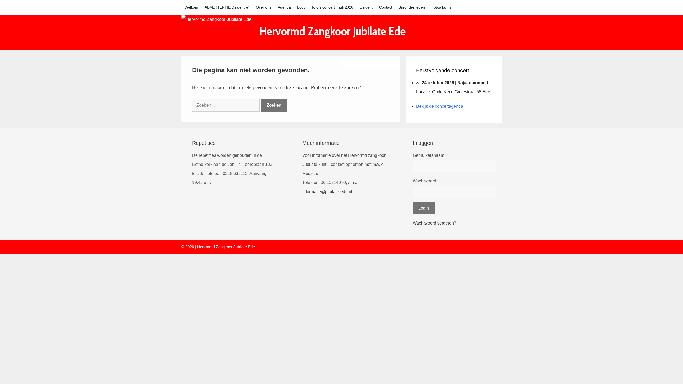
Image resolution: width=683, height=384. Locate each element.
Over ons (263, 7)
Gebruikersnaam (428, 155)
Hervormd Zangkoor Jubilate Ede (332, 31)
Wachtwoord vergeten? (434, 223)
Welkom (191, 7)
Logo (301, 7)
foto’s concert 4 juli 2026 (332, 7)
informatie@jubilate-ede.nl (327, 191)
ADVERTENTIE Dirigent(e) (227, 7)
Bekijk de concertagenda (439, 106)
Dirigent (366, 7)
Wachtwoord (424, 181)
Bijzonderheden (412, 7)
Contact (385, 7)
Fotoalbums (441, 7)
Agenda (284, 7)
